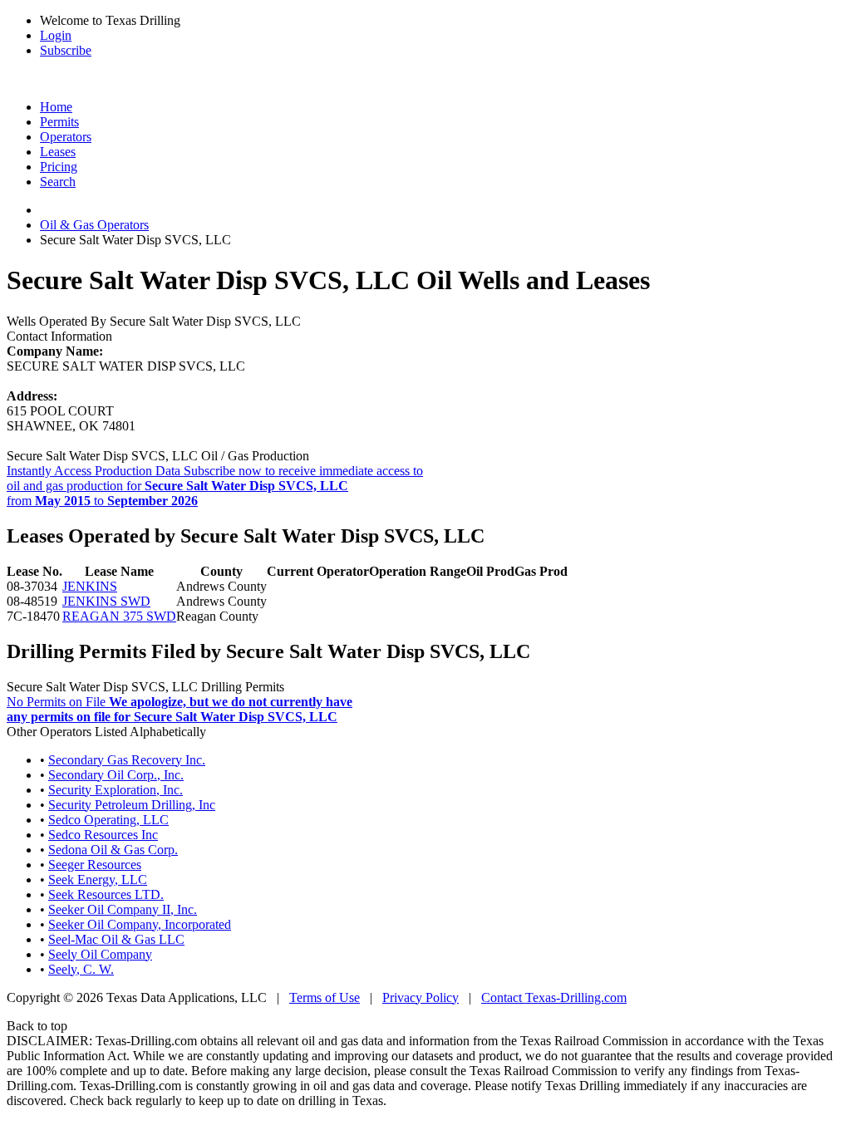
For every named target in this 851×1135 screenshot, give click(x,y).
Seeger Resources (94, 864)
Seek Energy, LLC (97, 879)
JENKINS (89, 586)
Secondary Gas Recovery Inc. (126, 760)
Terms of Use (324, 997)
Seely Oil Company (100, 954)
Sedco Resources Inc (103, 835)
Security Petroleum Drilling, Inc (131, 805)
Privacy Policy (420, 997)
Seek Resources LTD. (106, 894)
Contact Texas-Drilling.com (554, 997)
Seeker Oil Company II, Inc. (122, 909)
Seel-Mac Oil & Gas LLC (116, 939)
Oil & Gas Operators (94, 225)
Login (55, 35)
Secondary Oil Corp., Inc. (116, 775)
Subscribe (65, 50)
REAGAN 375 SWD (119, 616)
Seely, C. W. (81, 969)
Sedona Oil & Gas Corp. (113, 850)
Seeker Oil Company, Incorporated (139, 924)
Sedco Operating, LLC (108, 820)
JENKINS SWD (106, 601)
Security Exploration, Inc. (115, 790)
